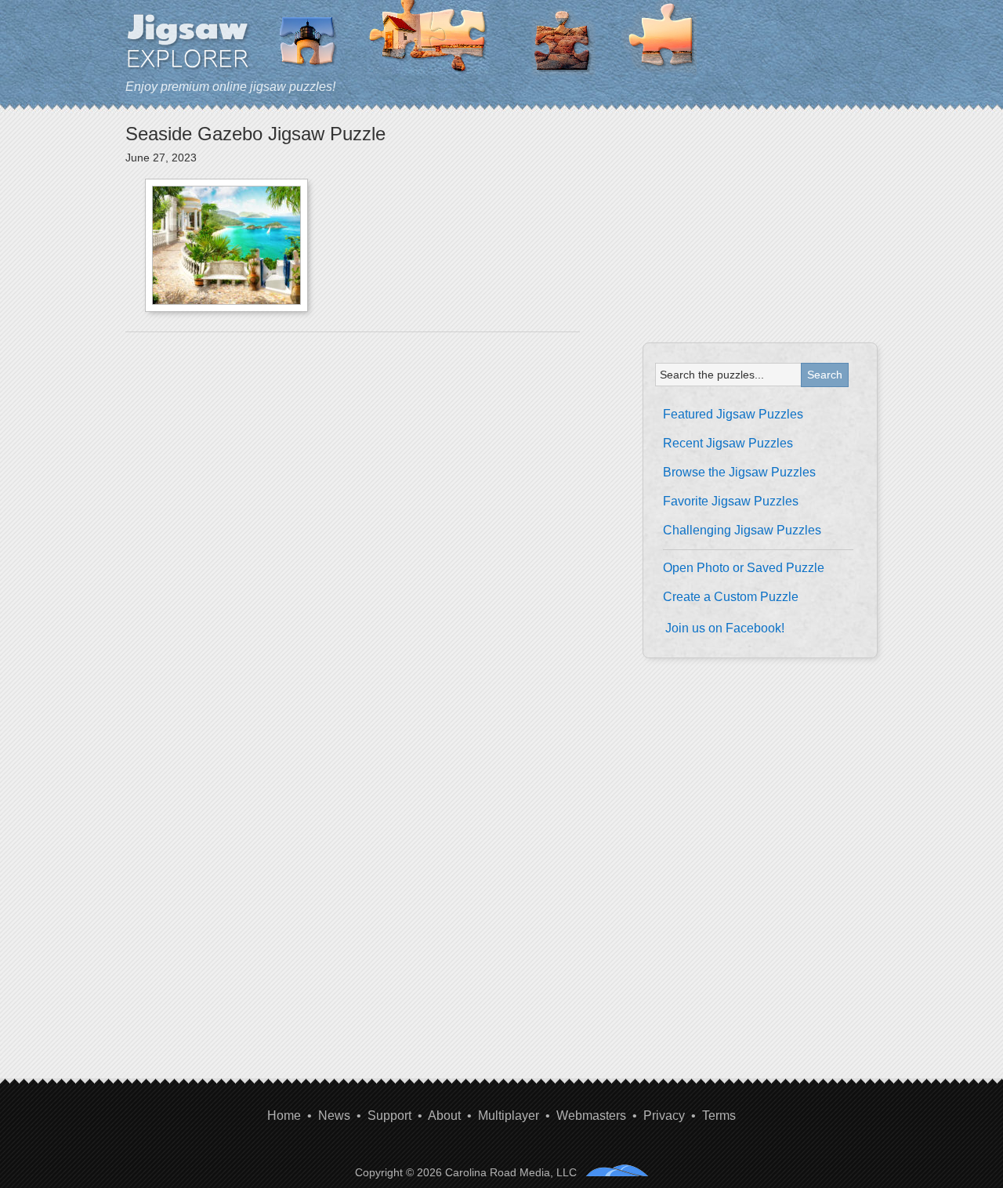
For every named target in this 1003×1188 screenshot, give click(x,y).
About (444, 1115)
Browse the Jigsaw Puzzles (739, 472)
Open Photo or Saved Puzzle (743, 567)
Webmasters (591, 1115)
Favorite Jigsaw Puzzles (730, 501)
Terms (719, 1115)
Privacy (664, 1115)
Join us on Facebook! (724, 628)
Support (389, 1115)
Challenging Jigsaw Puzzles (742, 530)
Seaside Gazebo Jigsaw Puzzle (255, 133)
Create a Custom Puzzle (730, 596)
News (334, 1115)
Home (284, 1115)
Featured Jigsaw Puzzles (733, 414)
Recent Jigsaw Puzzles (728, 443)
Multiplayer (508, 1115)
